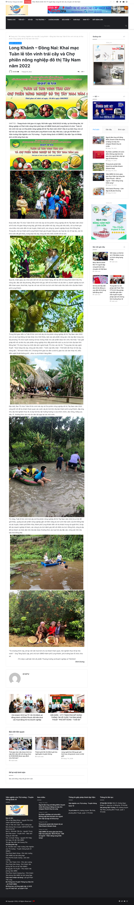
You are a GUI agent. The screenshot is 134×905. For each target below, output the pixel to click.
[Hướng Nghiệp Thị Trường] (17, 10)
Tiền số (21, 19)
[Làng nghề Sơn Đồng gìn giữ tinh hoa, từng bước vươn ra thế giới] (72, 743)
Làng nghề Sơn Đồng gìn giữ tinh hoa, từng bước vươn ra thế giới (72, 754)
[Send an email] (18, 71)
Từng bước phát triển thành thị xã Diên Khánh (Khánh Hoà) (114, 166)
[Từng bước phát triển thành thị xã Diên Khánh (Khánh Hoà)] (98, 167)
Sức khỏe (65, 19)
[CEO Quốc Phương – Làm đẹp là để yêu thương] (98, 191)
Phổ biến (96, 130)
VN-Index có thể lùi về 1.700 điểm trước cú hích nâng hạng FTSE (53, 2)
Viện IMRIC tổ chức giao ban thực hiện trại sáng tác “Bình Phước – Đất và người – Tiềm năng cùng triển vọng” (115, 178)
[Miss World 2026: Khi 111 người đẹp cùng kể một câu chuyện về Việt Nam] (100, 256)
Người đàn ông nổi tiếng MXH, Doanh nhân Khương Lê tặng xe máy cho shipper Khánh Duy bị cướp (115, 141)
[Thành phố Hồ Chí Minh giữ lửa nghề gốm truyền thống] (46, 743)
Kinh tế (86, 19)
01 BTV (15, 71)
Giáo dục (76, 19)
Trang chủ (11, 19)
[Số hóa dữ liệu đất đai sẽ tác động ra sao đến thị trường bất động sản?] (100, 279)
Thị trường (40, 19)
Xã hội (30, 19)
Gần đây (109, 130)
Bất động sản (98, 19)
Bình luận (121, 130)
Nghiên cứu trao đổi (32, 36)
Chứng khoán (53, 19)
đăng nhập (18, 779)
